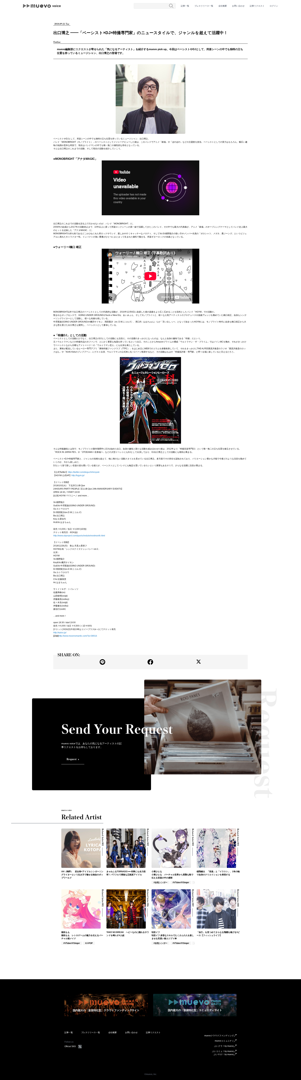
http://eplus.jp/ (59, 632)
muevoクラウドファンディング (219, 1035)
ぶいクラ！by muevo (224, 1046)
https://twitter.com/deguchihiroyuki (83, 472)
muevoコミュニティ (224, 1041)
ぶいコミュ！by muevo (223, 1051)
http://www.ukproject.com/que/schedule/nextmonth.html (79, 535)
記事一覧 (185, 6)
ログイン (274, 6)
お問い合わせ (238, 6)
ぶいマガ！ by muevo (224, 1054)
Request (71, 759)
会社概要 (222, 6)
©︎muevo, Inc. (150, 1074)
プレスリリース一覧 (203, 6)
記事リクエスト (257, 6)
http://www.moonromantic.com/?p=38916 (78, 636)
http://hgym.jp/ (77, 475)
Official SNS (70, 1046)
